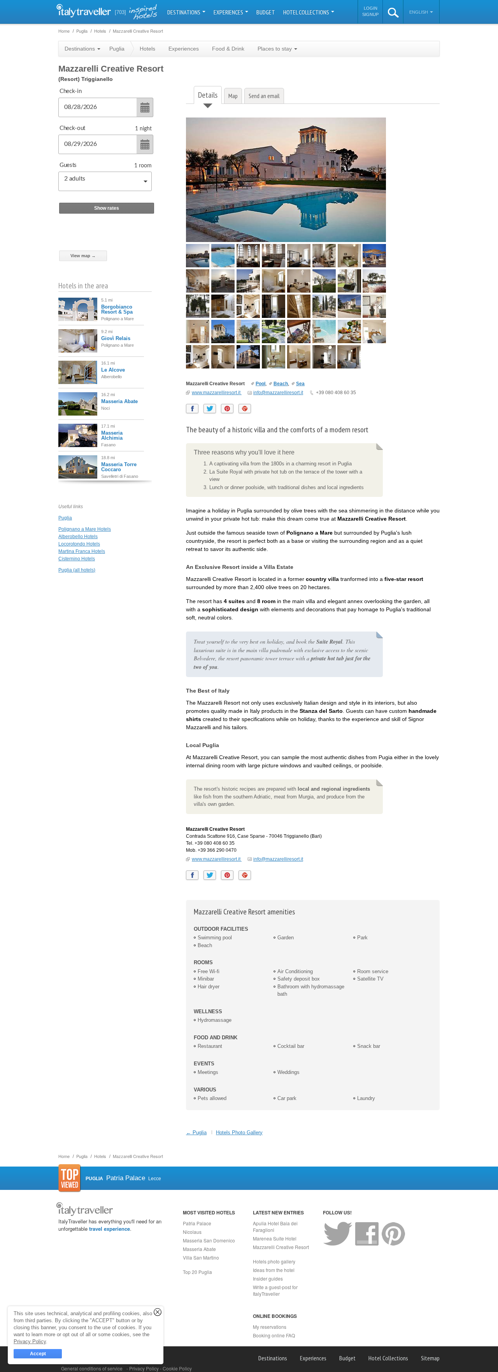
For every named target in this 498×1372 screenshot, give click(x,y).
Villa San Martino (201, 1257)
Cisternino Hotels (76, 558)
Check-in (70, 91)
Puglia (65, 518)
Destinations (184, 12)
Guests (68, 165)
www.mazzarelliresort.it (217, 392)
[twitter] (209, 408)
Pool (260, 383)
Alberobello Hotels (78, 536)
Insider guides (268, 1278)
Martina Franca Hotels (81, 551)
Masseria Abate (119, 401)
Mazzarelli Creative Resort (216, 383)
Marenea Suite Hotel (274, 1238)
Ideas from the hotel (274, 1270)
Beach (281, 383)
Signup (370, 14)
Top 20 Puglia (197, 1271)
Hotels (147, 49)
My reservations (269, 1326)
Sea (300, 383)
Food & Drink (228, 49)
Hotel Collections (306, 12)
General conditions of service (92, 1368)
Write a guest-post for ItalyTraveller (275, 1290)
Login (370, 8)
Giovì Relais (115, 338)
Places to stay (275, 49)
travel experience (109, 1228)
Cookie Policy (177, 1368)
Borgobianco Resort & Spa (117, 309)
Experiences (229, 12)
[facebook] (192, 408)
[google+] (244, 408)
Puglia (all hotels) (76, 570)
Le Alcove (113, 370)
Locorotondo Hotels (79, 544)
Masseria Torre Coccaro (119, 466)
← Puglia (196, 1132)
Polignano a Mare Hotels (84, 529)
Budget (265, 12)
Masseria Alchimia (112, 435)
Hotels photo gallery (274, 1261)
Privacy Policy (144, 1368)
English (419, 12)
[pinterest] (227, 408)
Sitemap (430, 1358)
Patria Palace (197, 1223)
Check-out (72, 128)
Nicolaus (192, 1231)
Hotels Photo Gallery (239, 1132)
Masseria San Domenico (209, 1240)
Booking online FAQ (274, 1335)
